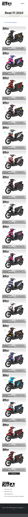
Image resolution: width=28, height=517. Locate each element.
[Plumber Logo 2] (7, 2)
